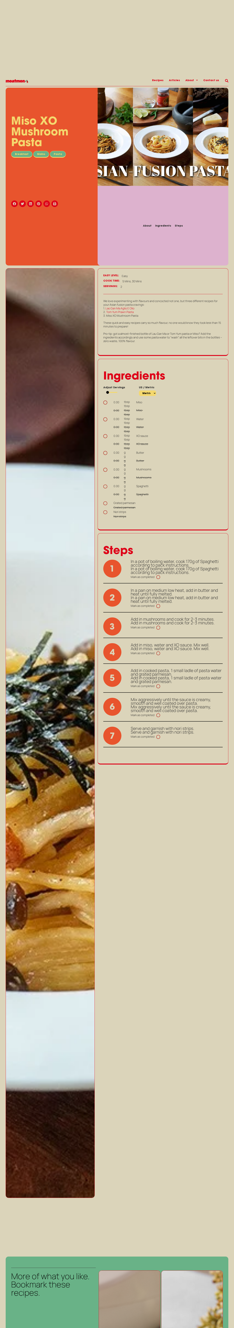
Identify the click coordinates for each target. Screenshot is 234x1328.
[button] (15, 203)
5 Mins (126, 281)
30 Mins (137, 281)
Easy (125, 276)
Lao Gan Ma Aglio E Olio (119, 308)
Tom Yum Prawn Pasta (120, 312)
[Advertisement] (50, 1226)
